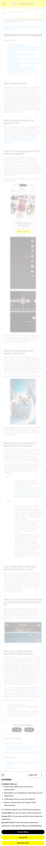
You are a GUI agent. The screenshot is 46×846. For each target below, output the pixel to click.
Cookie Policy (36, 826)
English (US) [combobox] (32, 775)
